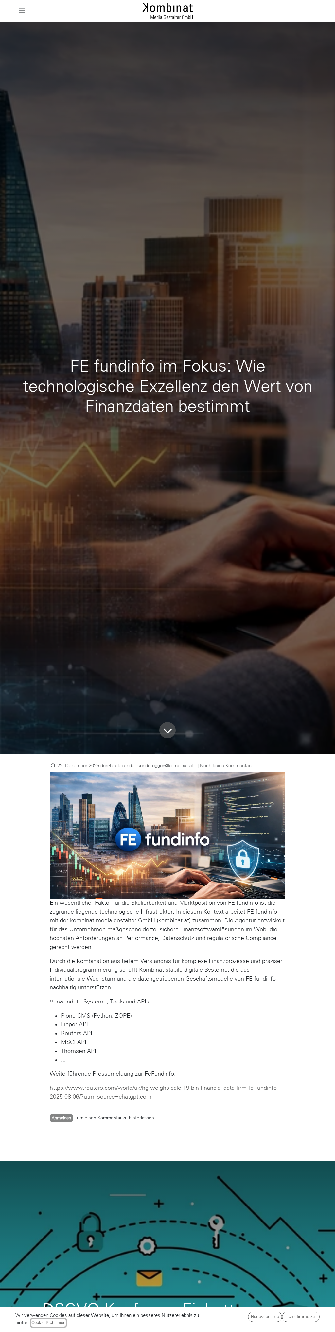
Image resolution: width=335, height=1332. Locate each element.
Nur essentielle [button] (265, 1316)
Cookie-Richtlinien (48, 1322)
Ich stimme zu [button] (301, 1316)
